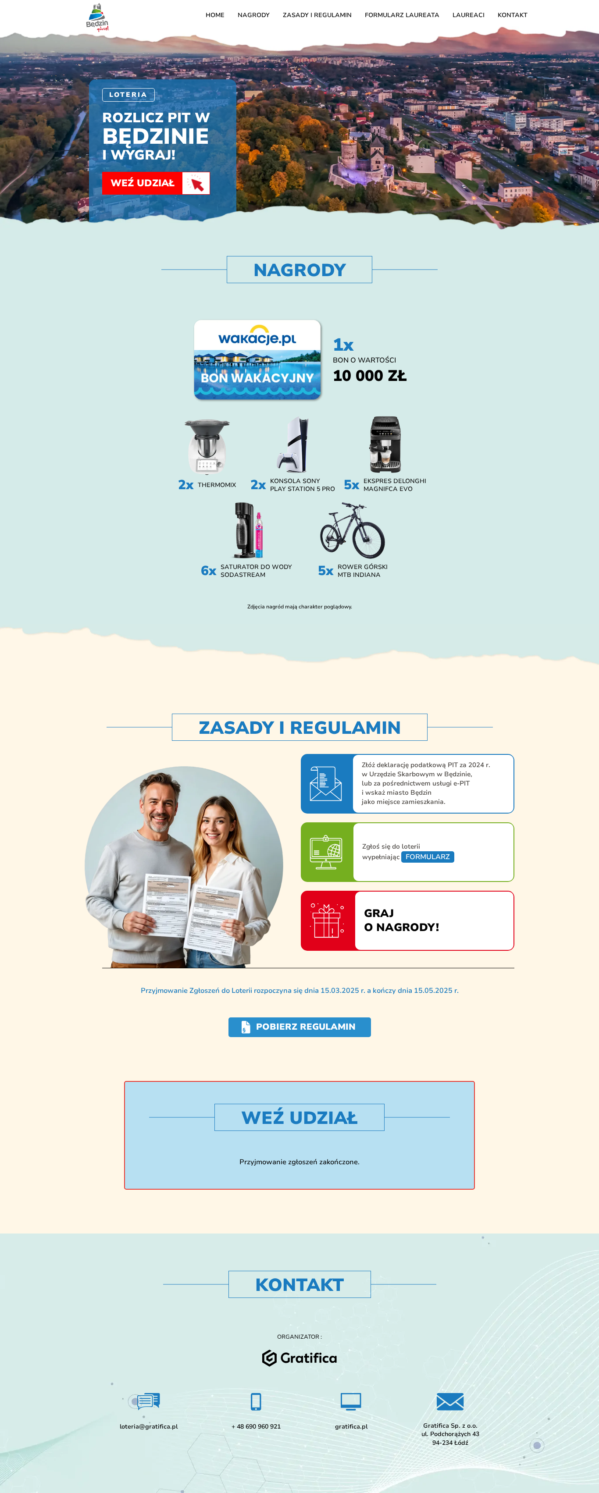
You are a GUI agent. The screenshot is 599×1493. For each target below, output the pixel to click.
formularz (428, 857)
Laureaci (469, 15)
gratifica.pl (351, 1426)
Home (215, 15)
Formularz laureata (402, 15)
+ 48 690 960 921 (256, 1426)
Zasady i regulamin (317, 15)
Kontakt (513, 15)
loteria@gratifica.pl (149, 1426)
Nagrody (254, 15)
